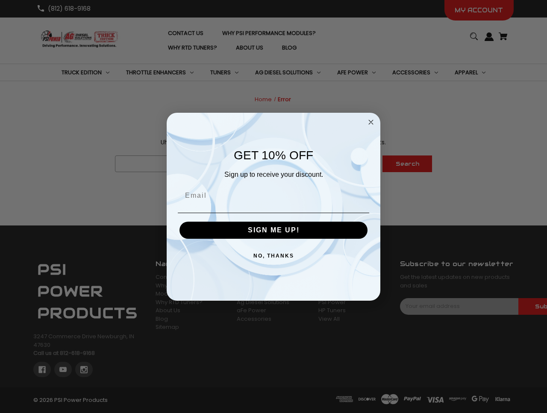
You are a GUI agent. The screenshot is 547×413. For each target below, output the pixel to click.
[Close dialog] (371, 122)
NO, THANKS (273, 256)
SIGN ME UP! (274, 230)
